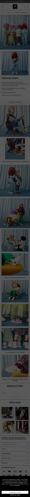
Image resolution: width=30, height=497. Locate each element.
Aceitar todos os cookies (15, 492)
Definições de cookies (15, 494)
